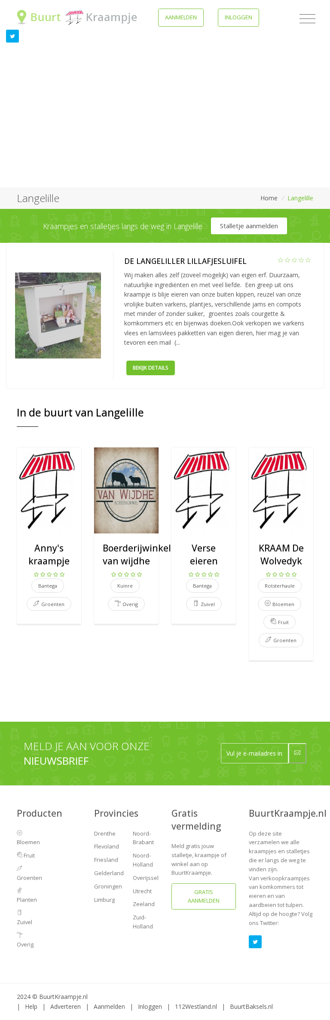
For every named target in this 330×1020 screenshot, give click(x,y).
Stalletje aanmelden (249, 225)
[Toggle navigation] (307, 19)
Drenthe (105, 833)
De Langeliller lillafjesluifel (185, 261)
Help (31, 1006)
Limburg (104, 900)
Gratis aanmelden (204, 896)
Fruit (28, 855)
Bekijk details (150, 367)
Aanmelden (181, 17)
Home (269, 198)
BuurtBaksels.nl (251, 1006)
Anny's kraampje (49, 554)
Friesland (106, 860)
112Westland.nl (196, 1006)
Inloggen (238, 17)
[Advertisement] (165, 123)
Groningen (108, 886)
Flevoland (106, 846)
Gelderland (109, 873)
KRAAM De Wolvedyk (281, 554)
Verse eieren (204, 554)
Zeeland (144, 904)
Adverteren (65, 1006)
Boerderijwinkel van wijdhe (137, 554)
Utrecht (142, 891)
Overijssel (146, 878)
